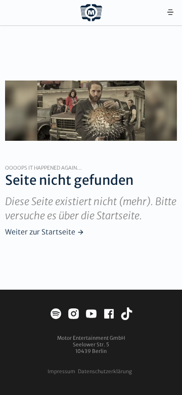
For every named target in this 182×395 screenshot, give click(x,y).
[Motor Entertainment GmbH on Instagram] (73, 315)
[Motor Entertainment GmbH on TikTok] (126, 315)
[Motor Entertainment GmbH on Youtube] (91, 315)
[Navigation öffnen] (170, 12)
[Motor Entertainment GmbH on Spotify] (56, 315)
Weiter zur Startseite (40, 231)
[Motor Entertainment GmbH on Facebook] (109, 315)
